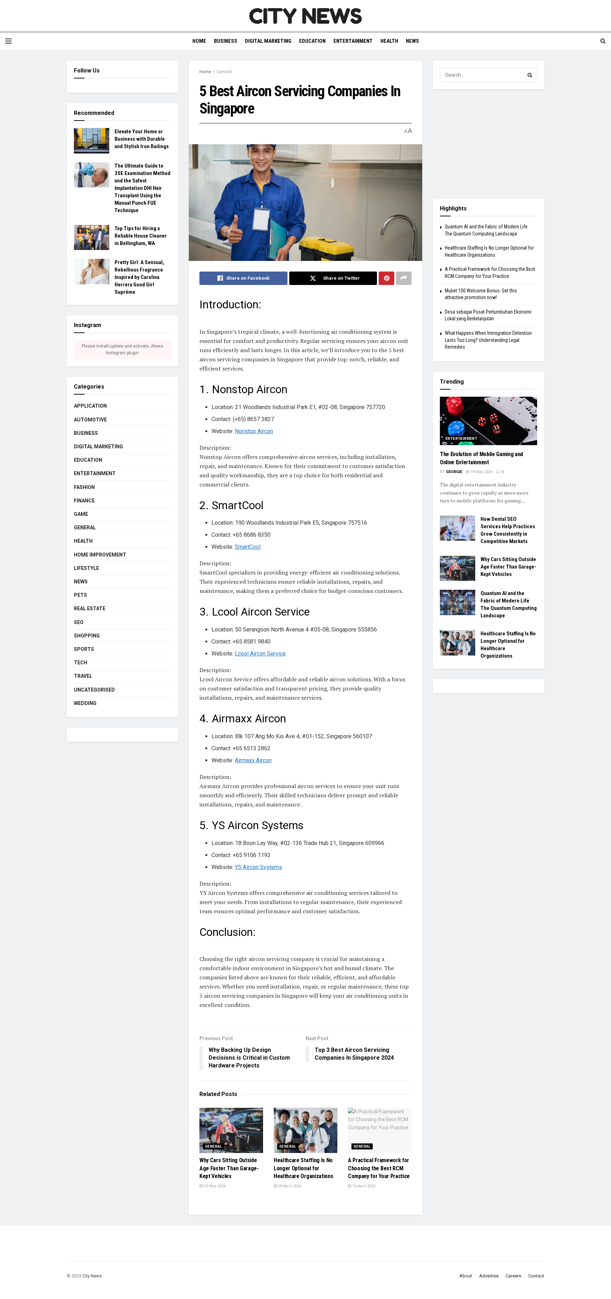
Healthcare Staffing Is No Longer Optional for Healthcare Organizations (303, 1168)
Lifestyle (86, 568)
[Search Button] (530, 75)
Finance (84, 500)
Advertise (489, 1275)
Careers (513, 1275)
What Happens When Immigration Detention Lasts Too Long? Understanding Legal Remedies (488, 340)
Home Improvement (100, 555)
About (465, 1275)
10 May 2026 (214, 1186)
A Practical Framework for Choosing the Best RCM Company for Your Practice (379, 1168)
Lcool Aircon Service (260, 653)
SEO (78, 622)
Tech (80, 662)
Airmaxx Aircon (253, 760)
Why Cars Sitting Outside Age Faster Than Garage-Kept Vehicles (229, 1168)
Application (90, 406)
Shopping (87, 636)
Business (225, 41)
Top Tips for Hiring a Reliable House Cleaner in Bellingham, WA (141, 235)
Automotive (90, 420)
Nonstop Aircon (254, 431)
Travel (83, 676)
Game (81, 514)
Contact (536, 1275)
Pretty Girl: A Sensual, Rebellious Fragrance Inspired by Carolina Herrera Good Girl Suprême (139, 277)
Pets (80, 595)
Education (312, 41)
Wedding (85, 703)
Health (389, 41)
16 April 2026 (363, 1186)
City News (92, 1276)
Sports (84, 649)
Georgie (454, 472)
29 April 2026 (289, 1186)
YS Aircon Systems (258, 867)
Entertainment (353, 41)
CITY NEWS (305, 16)
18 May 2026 (481, 472)
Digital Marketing (268, 41)
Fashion (84, 487)
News (412, 41)
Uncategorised (94, 690)
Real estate (89, 608)
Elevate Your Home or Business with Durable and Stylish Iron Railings (142, 139)
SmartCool (248, 546)
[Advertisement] (488, 144)
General (224, 71)
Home (199, 41)
